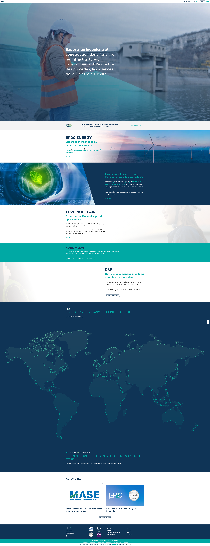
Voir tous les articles (105, 517)
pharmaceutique (136, 181)
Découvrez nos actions (112, 295)
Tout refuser (121, 544)
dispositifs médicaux (130, 182)
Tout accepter (115, 544)
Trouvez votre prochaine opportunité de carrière (80, 258)
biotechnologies (109, 184)
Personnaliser (128, 544)
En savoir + (68, 156)
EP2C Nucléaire (111, 534)
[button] (208, 321)
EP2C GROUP (99, 540)
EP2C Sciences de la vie (113, 532)
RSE (128, 532)
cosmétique (108, 182)
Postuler (202, 1)
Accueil (109, 528)
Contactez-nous (70, 533)
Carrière (129, 528)
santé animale (118, 182)
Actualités (129, 534)
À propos (129, 530)
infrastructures (80, 150)
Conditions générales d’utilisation (93, 542)
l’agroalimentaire (121, 184)
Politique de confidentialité (113, 542)
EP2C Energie (110, 530)
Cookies (125, 542)
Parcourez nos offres (137, 125)
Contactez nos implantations (74, 316)
